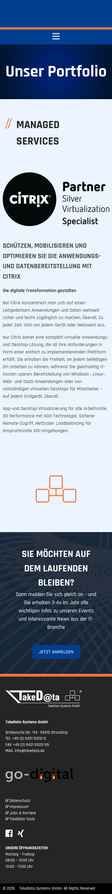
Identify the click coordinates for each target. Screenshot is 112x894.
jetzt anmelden (56, 652)
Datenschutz (20, 800)
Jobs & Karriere (23, 813)
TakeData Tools (22, 819)
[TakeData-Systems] (49, 13)
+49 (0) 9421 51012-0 (29, 738)
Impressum (19, 806)
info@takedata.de (29, 750)
